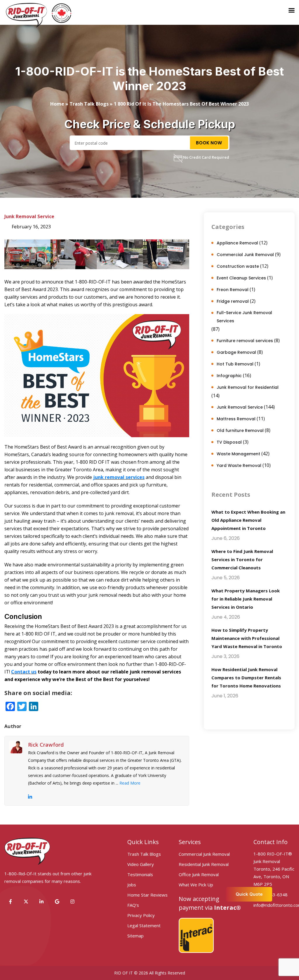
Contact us (23, 671)
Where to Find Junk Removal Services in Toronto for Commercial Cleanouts (242, 559)
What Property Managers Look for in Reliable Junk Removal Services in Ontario (245, 599)
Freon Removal (232, 290)
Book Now (209, 142)
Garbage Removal (236, 352)
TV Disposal (229, 442)
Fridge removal (233, 301)
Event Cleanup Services (241, 278)
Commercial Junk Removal (245, 255)
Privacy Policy (141, 915)
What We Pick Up (196, 885)
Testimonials (140, 874)
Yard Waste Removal (239, 465)
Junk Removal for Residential (248, 387)
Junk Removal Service (29, 216)
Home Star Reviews (147, 895)
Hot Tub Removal (235, 364)
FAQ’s (133, 905)
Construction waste (238, 266)
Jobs (131, 885)
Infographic (229, 376)
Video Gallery (140, 864)
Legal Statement (144, 925)
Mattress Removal (236, 419)
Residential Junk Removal (204, 864)
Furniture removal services (245, 341)
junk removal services (119, 477)
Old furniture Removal (240, 430)
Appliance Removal (237, 243)
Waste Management (238, 454)
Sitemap (135, 936)
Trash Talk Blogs (89, 104)
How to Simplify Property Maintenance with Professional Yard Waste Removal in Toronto (246, 638)
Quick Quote (249, 894)
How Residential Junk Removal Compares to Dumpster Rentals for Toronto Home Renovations (246, 677)
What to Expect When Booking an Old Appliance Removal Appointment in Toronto (248, 520)
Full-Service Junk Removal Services (244, 317)
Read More (129, 783)
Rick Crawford (46, 744)
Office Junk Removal (199, 874)
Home (57, 104)
